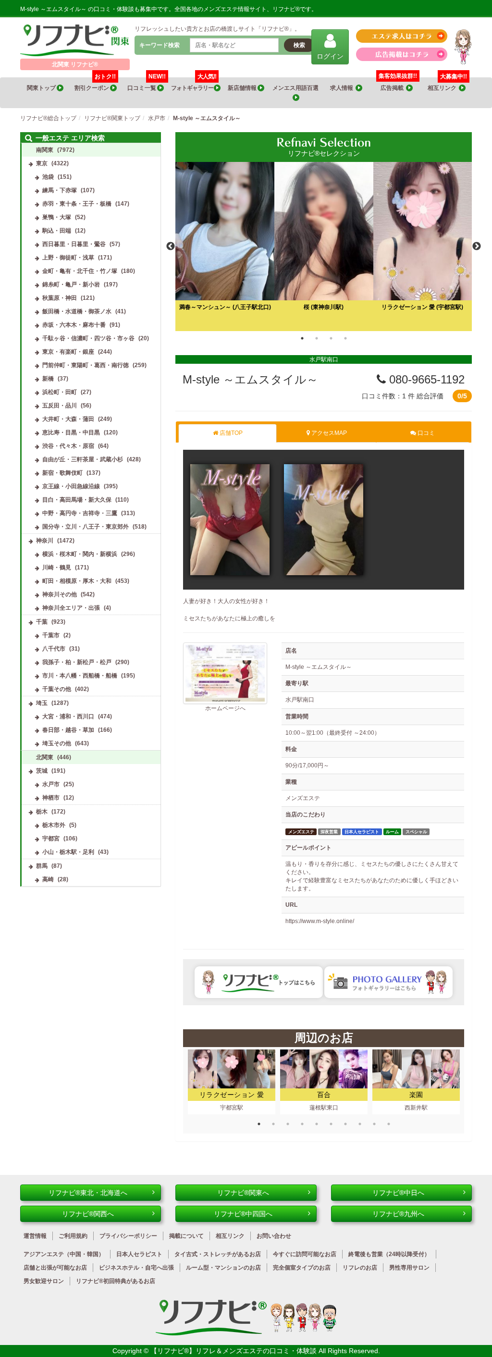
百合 (324, 1094)
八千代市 (53, 648)
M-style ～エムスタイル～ (250, 379)
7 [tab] (345, 1124)
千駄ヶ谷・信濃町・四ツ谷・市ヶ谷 (88, 338)
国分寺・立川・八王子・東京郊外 (85, 526)
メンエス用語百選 (296, 88)
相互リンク (447, 84)
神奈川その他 (59, 594)
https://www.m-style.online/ (319, 921)
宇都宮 (51, 838)
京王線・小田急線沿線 (71, 486)
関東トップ (42, 88)
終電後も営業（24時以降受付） (389, 1254)
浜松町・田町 (59, 392)
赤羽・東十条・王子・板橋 (76, 203)
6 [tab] (331, 1124)
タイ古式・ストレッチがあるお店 (217, 1254)
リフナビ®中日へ (398, 1193)
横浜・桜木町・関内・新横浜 (79, 554)
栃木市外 (53, 825)
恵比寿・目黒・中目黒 (71, 432)
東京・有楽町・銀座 (68, 351)
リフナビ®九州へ (398, 1214)
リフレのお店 (360, 1267)
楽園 (416, 1094)
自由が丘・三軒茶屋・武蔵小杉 (82, 459)
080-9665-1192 (425, 379)
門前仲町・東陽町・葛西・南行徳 (85, 365)
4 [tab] (345, 338)
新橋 (48, 378)
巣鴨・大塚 (56, 217)
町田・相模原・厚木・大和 (76, 581)
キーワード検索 (159, 45)
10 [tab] (389, 1124)
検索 (299, 45)
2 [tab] (316, 338)
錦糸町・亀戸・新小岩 (71, 284)
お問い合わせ (274, 1236)
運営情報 (35, 1236)
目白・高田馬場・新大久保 (76, 499)
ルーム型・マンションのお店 (223, 1267)
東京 (42, 163)
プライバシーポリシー (128, 1236)
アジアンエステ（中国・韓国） (64, 1254)
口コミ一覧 (146, 84)
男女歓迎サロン (44, 1281)
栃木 (42, 811)
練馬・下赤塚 (59, 190)
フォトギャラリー (193, 84)
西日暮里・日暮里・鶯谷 (74, 244)
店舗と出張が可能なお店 (55, 1267)
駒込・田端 (56, 230)
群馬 (42, 866)
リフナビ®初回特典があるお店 (115, 1281)
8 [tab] (360, 1124)
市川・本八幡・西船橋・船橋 (79, 675)
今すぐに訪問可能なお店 (304, 1254)
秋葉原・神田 (59, 298)
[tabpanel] (323, 246)
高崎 (48, 879)
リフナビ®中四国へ (243, 1214)
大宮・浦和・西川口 (68, 716)
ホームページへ (225, 708)
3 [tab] (331, 338)
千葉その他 (56, 689)
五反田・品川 (59, 405)
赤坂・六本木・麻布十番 (74, 324)
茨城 (42, 770)
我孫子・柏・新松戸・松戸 (76, 662)
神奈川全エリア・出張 (71, 607)
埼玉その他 (56, 743)
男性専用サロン (409, 1267)
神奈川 (44, 540)
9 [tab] (374, 1124)
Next (476, 246)
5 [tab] (316, 1124)
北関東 (44, 757)
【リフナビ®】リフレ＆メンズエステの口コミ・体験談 (234, 1351)
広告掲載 (393, 88)
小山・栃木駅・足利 (68, 852)
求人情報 (343, 88)
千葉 (42, 621)
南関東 (44, 150)
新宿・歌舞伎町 (62, 472)
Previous (170, 246)
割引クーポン (95, 84)
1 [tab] (302, 338)
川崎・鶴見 (56, 567)
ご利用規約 (73, 1236)
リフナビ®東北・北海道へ (88, 1193)
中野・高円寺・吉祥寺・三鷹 (79, 513)
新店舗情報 (243, 88)
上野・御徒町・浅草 (68, 257)
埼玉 (42, 703)
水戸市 (51, 784)
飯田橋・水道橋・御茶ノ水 (76, 311)
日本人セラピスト (139, 1254)
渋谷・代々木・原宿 (68, 446)
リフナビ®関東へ (243, 1193)
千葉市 (51, 635)
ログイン (330, 56)
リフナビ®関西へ (88, 1214)
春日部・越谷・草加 (68, 730)
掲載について (186, 1236)
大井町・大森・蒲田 (68, 419)
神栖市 (51, 797)
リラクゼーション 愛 (231, 1094)
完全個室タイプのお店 (302, 1267)
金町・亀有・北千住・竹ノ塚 (79, 271)
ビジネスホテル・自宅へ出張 (136, 1267)
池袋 (48, 176)
